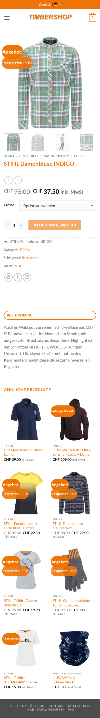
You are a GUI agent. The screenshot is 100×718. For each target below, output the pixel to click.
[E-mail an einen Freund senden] (27, 277)
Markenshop (56, 156)
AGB (30, 709)
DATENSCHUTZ (78, 706)
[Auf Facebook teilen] (18, 277)
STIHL (19, 266)
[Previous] (12, 83)
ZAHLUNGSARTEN (51, 709)
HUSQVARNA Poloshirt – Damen (24, 452)
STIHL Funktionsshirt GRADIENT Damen (20, 526)
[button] (7, 18)
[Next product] (8, 180)
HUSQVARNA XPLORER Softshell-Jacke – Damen (72, 452)
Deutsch (45, 4)
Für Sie (80, 156)
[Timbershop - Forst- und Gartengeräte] (50, 18)
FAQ (70, 709)
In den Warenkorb (55, 225)
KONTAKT (56, 706)
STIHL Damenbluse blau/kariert (68, 526)
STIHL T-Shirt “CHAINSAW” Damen (21, 680)
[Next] (88, 83)
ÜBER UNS (38, 706)
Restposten (30, 258)
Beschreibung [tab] (20, 315)
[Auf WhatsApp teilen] (8, 277)
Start (9, 156)
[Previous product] (18, 180)
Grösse (9, 205)
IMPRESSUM (18, 706)
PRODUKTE (29, 156)
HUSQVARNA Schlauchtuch (64, 680)
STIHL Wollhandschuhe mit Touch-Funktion (74, 603)
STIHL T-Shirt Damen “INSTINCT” (20, 603)
